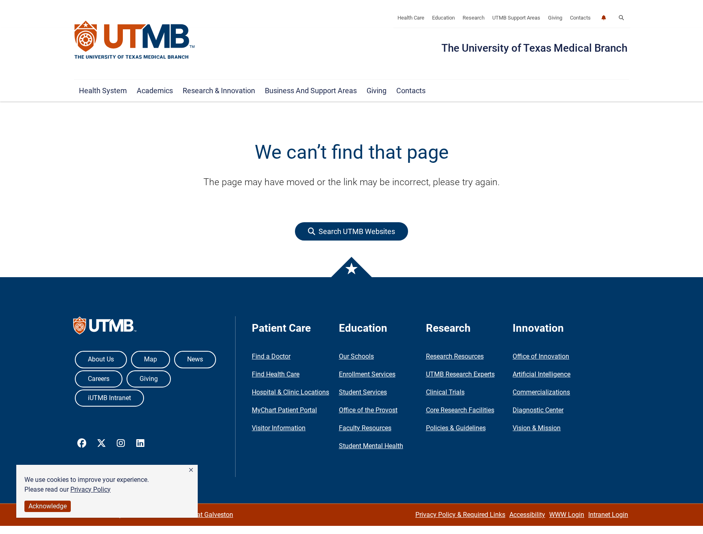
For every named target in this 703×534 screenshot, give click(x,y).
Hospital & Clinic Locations (290, 392)
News (195, 359)
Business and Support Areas (311, 90)
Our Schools (356, 356)
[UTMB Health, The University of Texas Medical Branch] (105, 327)
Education (443, 18)
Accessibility (527, 515)
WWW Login (566, 515)
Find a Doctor (271, 356)
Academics (155, 90)
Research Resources (455, 356)
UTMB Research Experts (460, 374)
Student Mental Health (371, 446)
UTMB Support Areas (516, 18)
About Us (101, 359)
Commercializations (541, 392)
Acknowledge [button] (47, 506)
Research (474, 18)
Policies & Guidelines (456, 428)
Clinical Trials (445, 392)
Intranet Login (608, 515)
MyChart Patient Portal (284, 410)
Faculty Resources (365, 428)
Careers (98, 379)
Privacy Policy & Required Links (460, 515)
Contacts (580, 18)
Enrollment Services (367, 374)
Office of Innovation (541, 356)
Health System (103, 90)
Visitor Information (279, 428)
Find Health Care (275, 374)
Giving (555, 18)
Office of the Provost (368, 410)
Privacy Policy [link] (90, 489)
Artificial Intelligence (541, 374)
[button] (191, 470)
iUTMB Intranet (109, 398)
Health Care (410, 18)
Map (150, 359)
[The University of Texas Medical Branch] (134, 40)
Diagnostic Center (538, 410)
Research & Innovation (219, 90)
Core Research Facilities (460, 410)
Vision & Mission (537, 428)
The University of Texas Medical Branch (534, 48)
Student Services (363, 392)
